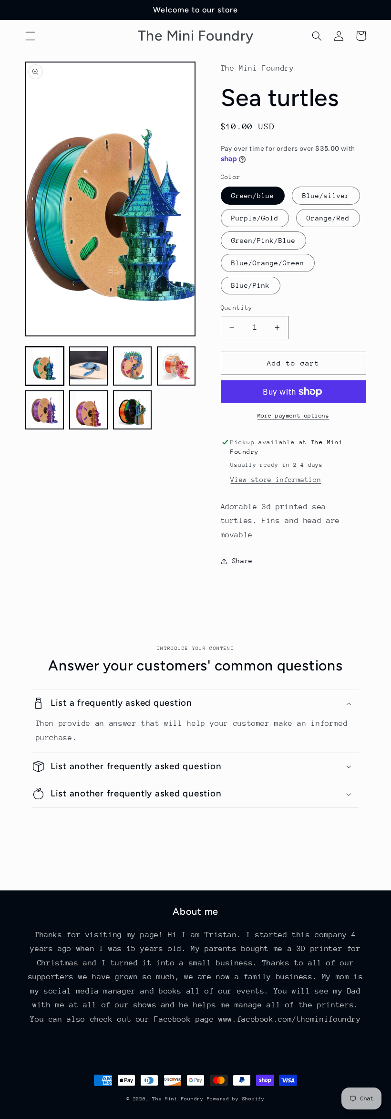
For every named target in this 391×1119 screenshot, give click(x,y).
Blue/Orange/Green (268, 263)
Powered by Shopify (236, 1099)
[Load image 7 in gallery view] (132, 409)
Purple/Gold (255, 218)
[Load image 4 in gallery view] (176, 366)
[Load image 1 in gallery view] (44, 366)
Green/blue (253, 195)
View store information (275, 479)
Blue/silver (326, 195)
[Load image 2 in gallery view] (88, 366)
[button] (30, 36)
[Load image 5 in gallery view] (44, 409)
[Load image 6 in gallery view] (88, 409)
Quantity (237, 307)
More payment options (293, 415)
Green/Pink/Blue (263, 240)
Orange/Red (328, 218)
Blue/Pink (250, 285)
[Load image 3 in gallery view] (132, 366)
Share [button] (242, 561)
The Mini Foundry (179, 1099)
